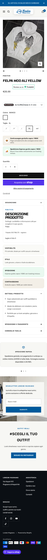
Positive (6, 76)
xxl (37, 128)
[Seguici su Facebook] (5, 518)
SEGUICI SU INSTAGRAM (23, 455)
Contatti (29, 495)
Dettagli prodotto (14, 294)
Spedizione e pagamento (16, 324)
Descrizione (10, 202)
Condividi (6, 193)
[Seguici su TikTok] (5, 524)
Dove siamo (30, 490)
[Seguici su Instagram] (11, 518)
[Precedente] (4, 71)
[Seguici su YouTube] (16, 518)
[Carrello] (43, 11)
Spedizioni (30, 482)
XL (29, 128)
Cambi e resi (30, 486)
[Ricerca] (8, 11)
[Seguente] (43, 71)
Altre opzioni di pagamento (23, 188)
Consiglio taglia (13, 331)
